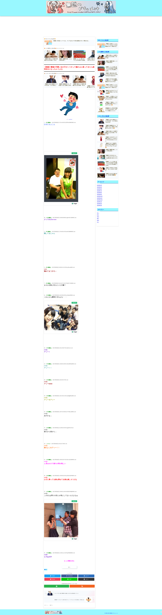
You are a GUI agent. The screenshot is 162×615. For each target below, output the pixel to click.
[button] (92, 56)
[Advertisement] (81, 26)
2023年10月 (99, 196)
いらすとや (70, 119)
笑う (98, 213)
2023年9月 (99, 194)
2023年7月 (99, 190)
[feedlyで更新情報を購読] (56, 586)
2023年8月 (99, 192)
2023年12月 (99, 199)
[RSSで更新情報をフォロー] (82, 586)
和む (46, 569)
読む (98, 214)
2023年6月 (99, 189)
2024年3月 (99, 205)
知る (98, 220)
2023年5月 (99, 187)
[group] (51, 56)
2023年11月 (99, 198)
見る (98, 216)
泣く (98, 222)
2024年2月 (99, 203)
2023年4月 (99, 185)
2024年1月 (99, 201)
